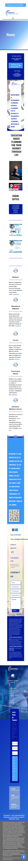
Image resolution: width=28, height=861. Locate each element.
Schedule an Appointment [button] (15, 65)
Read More (16, 294)
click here (11, 650)
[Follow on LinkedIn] (16, 530)
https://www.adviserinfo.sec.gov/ (10, 845)
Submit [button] (15, 610)
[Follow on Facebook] (13, 530)
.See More (17, 359)
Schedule (13, 804)
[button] (13, 18)
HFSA (17, 819)
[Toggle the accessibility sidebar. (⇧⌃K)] (23, 856)
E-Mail (12, 795)
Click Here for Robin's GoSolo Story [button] (15, 209)
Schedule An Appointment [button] (14, 5)
